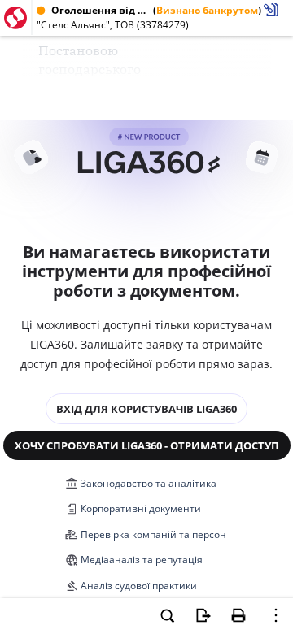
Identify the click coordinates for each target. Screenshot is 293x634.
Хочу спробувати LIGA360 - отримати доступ (147, 445)
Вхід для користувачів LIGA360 (146, 409)
